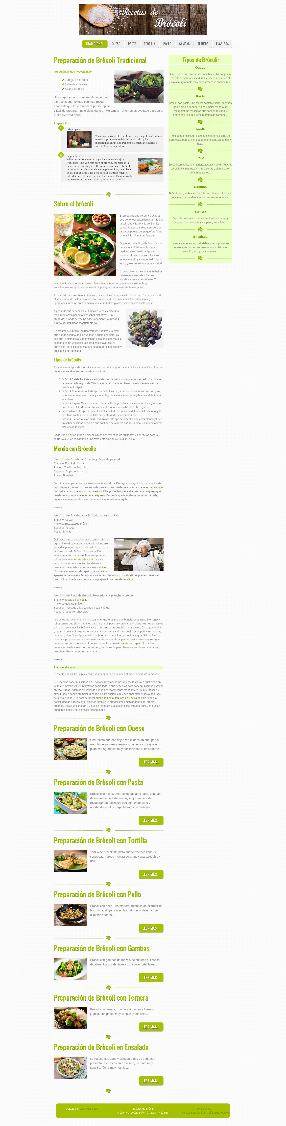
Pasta (132, 44)
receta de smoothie (76, 599)
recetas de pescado (151, 487)
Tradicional (95, 44)
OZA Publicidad (88, 1108)
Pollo (167, 44)
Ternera (203, 44)
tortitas (102, 567)
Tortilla (150, 44)
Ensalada (222, 44)
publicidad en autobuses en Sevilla (116, 698)
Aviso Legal (204, 1108)
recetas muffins (124, 579)
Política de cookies (218, 1112)
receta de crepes (131, 643)
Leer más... (151, 762)
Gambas (184, 44)
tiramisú (97, 491)
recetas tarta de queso (92, 495)
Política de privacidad (192, 1112)
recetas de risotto (84, 559)
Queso (116, 44)
